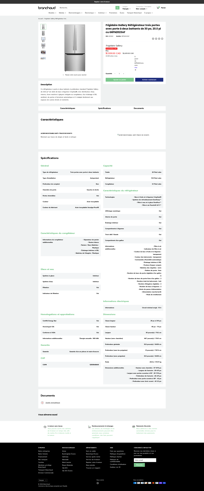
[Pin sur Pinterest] (156, 38)
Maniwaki (65, 459)
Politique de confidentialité (115, 460)
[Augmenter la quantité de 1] (123, 73)
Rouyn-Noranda (67, 465)
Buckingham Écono (69, 454)
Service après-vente (93, 457)
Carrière (41, 462)
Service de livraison (93, 459)
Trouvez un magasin (93, 468)
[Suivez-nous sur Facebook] (98, 483)
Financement (42, 457)
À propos (147, 13)
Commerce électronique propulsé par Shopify (52, 486)
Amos (64, 451)
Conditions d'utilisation (118, 464)
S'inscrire (139, 465)
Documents (139, 108)
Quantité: (109, 73)
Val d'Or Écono (67, 471)
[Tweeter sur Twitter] (159, 38)
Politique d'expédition (117, 454)
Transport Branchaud (134, 13)
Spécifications (104, 108)
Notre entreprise (44, 451)
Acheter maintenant (149, 80)
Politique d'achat (116, 457)
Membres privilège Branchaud (44, 466)
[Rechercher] (117, 7)
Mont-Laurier (66, 462)
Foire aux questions (117, 451)
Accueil (40, 19)
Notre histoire (43, 454)
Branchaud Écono (92, 454)
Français (41, 480)
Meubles (51, 13)
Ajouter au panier (119, 80)
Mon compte (141, 9)
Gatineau (65, 457)
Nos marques (42, 459)
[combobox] (87, 7)
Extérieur (101, 13)
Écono (122, 13)
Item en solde (91, 451)
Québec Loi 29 (115, 467)
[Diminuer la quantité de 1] (115, 73)
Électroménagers (74, 13)
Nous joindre (90, 465)
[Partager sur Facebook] (153, 38)
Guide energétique (52, 402)
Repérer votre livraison (102, 2)
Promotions (113, 13)
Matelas (61, 13)
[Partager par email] (162, 38)
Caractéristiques (67, 108)
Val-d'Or (65, 468)
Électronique (89, 13)
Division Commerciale (45, 473)
